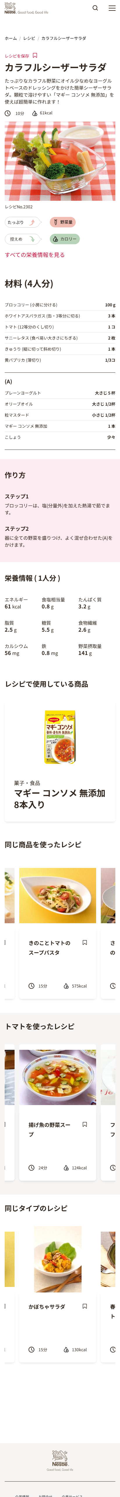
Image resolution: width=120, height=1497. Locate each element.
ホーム (11, 38)
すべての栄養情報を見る (35, 255)
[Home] (28, 8)
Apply (95, 9)
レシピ (29, 38)
